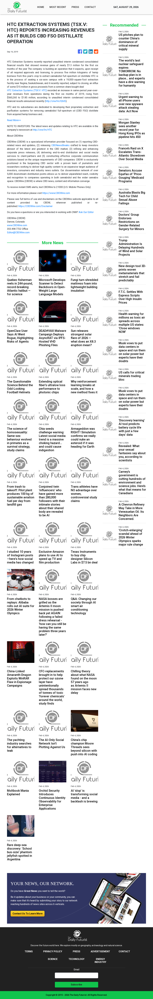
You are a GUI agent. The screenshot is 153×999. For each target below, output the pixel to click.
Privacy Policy (52, 951)
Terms (29, 951)
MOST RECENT (57, 7)
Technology (76, 959)
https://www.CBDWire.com (56, 193)
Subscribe (76, 984)
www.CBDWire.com (17, 225)
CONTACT (90, 7)
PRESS (75, 7)
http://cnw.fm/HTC (42, 129)
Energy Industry (100, 960)
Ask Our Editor (86, 212)
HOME (40, 7)
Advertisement (100, 951)
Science (53, 959)
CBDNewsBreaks (60, 145)
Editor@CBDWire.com (18, 232)
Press (76, 951)
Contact (124, 951)
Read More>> (14, 120)
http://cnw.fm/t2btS (56, 101)
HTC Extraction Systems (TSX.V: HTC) (27, 90)
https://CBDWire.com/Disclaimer (35, 206)
